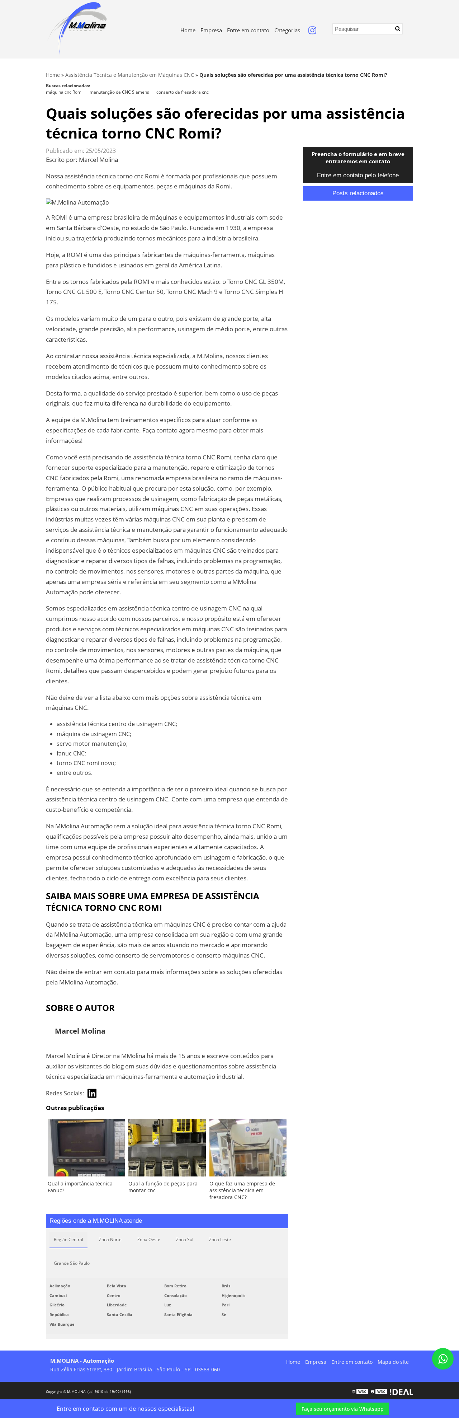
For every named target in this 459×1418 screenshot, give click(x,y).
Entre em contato (248, 30)
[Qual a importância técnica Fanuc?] (86, 1149)
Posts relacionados (358, 193)
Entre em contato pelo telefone (358, 175)
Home (187, 30)
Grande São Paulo (72, 1263)
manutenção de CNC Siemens (119, 92)
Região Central (68, 1239)
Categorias (287, 30)
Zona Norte (110, 1239)
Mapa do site (393, 1361)
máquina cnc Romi (64, 92)
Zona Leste (220, 1239)
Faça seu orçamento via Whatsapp (343, 1408)
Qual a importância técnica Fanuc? (80, 1187)
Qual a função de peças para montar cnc (163, 1187)
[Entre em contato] (77, 202)
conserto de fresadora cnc (182, 92)
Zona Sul (184, 1239)
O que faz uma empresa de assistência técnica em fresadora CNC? (242, 1190)
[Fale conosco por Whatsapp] (443, 1359)
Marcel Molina (98, 159)
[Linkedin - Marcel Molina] (92, 1093)
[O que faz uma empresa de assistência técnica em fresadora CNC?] (248, 1149)
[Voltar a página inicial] (76, 28)
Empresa (211, 30)
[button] (397, 29)
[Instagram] (312, 31)
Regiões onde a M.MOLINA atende (95, 1220)
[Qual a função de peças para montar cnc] (166, 1149)
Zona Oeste (148, 1239)
